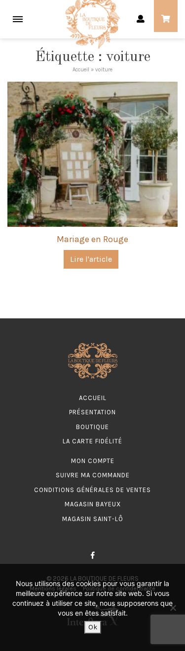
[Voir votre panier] (165, 19)
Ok (92, 627)
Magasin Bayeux (93, 504)
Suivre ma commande (93, 475)
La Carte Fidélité (92, 441)
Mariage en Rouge (92, 239)
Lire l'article (91, 259)
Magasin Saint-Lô (92, 519)
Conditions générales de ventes (92, 490)
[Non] (173, 608)
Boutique (92, 427)
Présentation (92, 412)
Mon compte (92, 461)
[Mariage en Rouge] (92, 153)
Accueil (81, 69)
